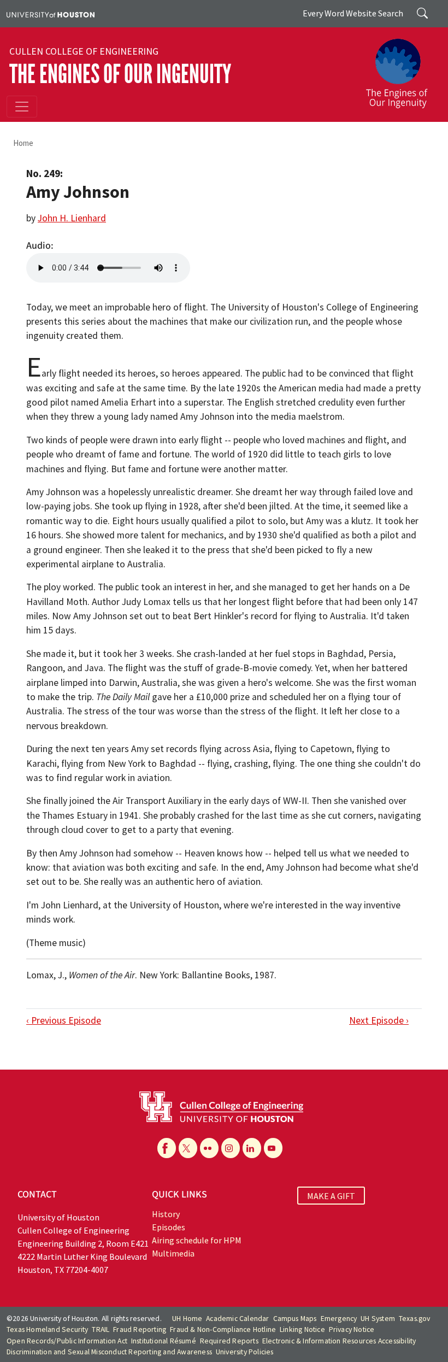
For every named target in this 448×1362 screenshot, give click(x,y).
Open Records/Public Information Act (67, 1341)
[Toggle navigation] (22, 107)
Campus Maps (295, 1318)
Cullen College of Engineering (83, 51)
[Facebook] (166, 1148)
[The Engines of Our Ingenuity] (401, 68)
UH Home (187, 1318)
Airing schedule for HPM (196, 1240)
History (166, 1213)
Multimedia (173, 1253)
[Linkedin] (252, 1148)
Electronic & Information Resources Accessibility (339, 1341)
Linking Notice (302, 1329)
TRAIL (100, 1329)
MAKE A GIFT (331, 1195)
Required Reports (229, 1341)
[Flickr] (209, 1148)
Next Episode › (379, 1020)
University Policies (245, 1352)
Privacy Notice (352, 1329)
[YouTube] (273, 1148)
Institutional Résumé (163, 1341)
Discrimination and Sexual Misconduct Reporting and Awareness (109, 1352)
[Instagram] (230, 1148)
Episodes (168, 1227)
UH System (378, 1318)
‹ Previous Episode (63, 1020)
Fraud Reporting (139, 1329)
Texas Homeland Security (48, 1329)
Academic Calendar (237, 1318)
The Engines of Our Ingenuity (120, 74)
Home (23, 143)
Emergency (339, 1318)
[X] (188, 1148)
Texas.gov (415, 1318)
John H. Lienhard (72, 218)
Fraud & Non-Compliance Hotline (223, 1329)
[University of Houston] (51, 13)
